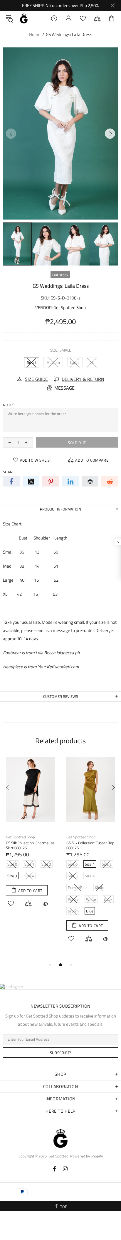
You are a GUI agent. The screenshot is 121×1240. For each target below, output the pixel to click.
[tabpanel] (30, 838)
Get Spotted (24, 18)
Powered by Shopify (86, 1156)
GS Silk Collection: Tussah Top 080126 (90, 845)
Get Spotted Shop (69, 307)
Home (35, 34)
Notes (8, 405)
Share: (9, 472)
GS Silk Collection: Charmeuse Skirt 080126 (30, 845)
